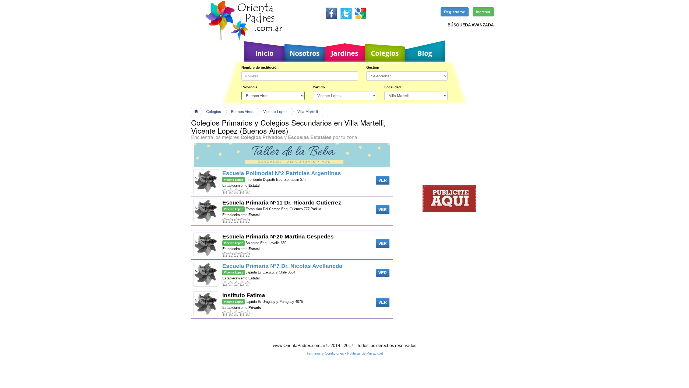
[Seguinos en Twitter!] (346, 13)
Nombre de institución (260, 67)
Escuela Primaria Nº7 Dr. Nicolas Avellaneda (282, 266)
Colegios (385, 53)
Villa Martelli (307, 111)
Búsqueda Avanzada (471, 25)
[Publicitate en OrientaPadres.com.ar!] (449, 198)
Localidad (392, 87)
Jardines (344, 53)
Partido (319, 87)
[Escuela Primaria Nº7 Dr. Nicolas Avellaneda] (205, 274)
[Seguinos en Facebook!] (331, 13)
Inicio (264, 53)
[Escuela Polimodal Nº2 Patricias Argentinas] (205, 181)
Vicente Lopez (275, 111)
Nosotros (304, 53)
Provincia (249, 87)
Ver (382, 180)
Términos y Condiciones (325, 353)
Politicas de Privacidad (365, 353)
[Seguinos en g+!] (360, 13)
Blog (424, 53)
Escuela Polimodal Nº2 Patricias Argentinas (281, 173)
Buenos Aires (242, 111)
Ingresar (483, 12)
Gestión (372, 67)
